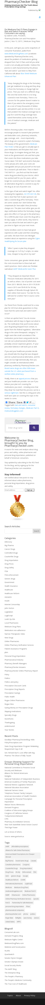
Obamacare (16, 895)
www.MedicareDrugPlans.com (16, 53)
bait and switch (21, 405)
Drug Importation (11, 560)
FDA (6, 571)
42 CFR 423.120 (30, 194)
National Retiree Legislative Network (19, 785)
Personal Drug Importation (15, 656)
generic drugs (16, 876)
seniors (36, 918)
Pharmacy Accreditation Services (17, 822)
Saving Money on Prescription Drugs (19, 708)
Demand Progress (12, 807)
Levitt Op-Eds (10, 619)
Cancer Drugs (10, 549)
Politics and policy (11, 682)
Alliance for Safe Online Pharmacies (18, 850)
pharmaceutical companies (15, 910)
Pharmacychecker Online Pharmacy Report (21, 671)
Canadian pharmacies (13, 865)
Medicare (9, 887)
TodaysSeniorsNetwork (14, 816)
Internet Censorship (12, 604)
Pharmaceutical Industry (14, 660)
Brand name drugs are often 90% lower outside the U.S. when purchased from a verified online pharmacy (20, 371)
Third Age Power (11, 827)
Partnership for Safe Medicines (22, 903)
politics (32, 914)
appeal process (25, 378)
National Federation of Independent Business (22, 779)
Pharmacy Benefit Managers (16, 663)
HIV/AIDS (8, 597)
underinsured (10, 726)
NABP (7, 895)
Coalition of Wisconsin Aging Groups (19, 810)
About (18, 995)
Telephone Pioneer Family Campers (18, 793)
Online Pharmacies (12, 641)
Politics (7, 678)
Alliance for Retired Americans (16, 773)
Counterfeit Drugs (11, 556)
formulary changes (18, 408)
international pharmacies (14, 884)
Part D (8, 903)
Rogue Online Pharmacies (15, 700)
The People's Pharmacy (14, 976)
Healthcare (9, 590)
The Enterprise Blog (12, 973)
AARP (7, 846)
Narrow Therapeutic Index (15, 634)
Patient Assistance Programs (16, 649)
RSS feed (35, 462)
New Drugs (9, 637)
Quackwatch (9, 954)
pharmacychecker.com (13, 914)
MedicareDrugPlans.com (14, 943)
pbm (6, 652)
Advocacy (8, 542)
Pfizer (28, 906)
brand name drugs (22, 861)
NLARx (7, 951)
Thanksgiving (10, 722)
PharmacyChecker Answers (15, 667)
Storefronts (9, 719)
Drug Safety (9, 567)
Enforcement (26, 872)
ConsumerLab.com (12, 932)
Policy (7, 674)
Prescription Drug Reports (15, 689)
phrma (25, 914)
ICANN (23, 880)
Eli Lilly (18, 872)
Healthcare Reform (12, 593)
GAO (7, 876)
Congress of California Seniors (16, 813)
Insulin (7, 601)
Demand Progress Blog (14, 936)
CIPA (6, 819)
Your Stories (9, 730)
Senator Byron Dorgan (13, 958)
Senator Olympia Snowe (14, 962)
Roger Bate (9, 918)
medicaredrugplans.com (14, 411)
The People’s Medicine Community (18, 980)
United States (10, 922)
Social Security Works (13, 965)
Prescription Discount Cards (15, 685)
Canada (33, 861)
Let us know (9, 832)
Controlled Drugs (11, 553)
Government (9, 582)
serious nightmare (12, 393)
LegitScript (9, 615)
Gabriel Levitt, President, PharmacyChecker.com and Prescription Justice (20, 38)
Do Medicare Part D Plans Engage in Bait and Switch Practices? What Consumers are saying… (21, 31)
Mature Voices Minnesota (14, 804)
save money (28, 918)
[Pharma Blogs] (17, 520)
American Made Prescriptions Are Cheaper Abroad (20, 855)
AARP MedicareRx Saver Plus (24, 269)
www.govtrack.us (17, 836)
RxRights (8, 776)
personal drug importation (15, 906)
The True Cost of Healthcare (16, 984)
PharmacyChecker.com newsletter (18, 468)
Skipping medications (13, 711)
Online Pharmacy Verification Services (19, 645)
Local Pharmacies (11, 623)
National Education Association (17, 787)
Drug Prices (9, 564)
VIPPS (19, 922)
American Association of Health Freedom (21, 796)
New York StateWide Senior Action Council (21, 824)
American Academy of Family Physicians (20, 782)
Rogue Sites (9, 704)
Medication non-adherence (15, 630)
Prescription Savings (12, 693)
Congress (26, 865)
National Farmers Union (14, 790)
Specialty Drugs (11, 715)
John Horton (9, 608)
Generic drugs (10, 579)
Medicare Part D (32, 408)
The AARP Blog (10, 969)
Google (25, 876)
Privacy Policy (29, 995)
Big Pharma (9, 545)
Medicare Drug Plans (32, 41)
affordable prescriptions (20, 846)
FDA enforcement (11, 575)
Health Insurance (11, 586)
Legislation (9, 612)
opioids (36, 899)
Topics (10, 995)
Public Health (10, 697)
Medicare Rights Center (14, 939)
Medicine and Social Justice (15, 947)
